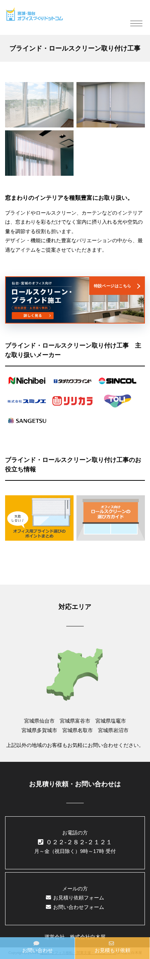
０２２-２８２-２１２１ (79, 842)
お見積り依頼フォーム (78, 898)
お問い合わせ (37, 950)
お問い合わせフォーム (78, 907)
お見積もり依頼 (112, 950)
